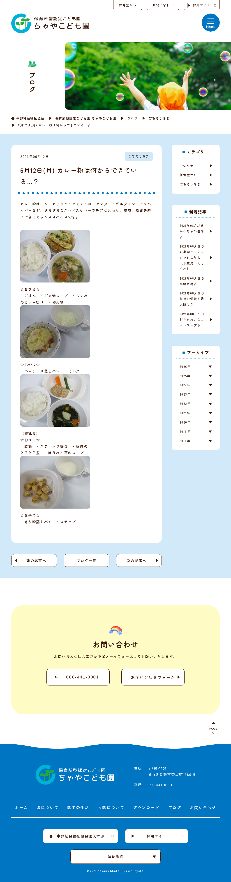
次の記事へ (137, 560)
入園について (111, 807)
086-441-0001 (82, 677)
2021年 (185, 413)
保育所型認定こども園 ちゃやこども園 (85, 118)
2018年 (185, 440)
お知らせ (187, 165)
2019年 (185, 431)
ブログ (132, 118)
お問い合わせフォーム (153, 677)
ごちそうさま (159, 118)
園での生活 (78, 807)
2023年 (185, 394)
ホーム (21, 807)
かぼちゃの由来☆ (192, 231)
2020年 (185, 422)
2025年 (185, 375)
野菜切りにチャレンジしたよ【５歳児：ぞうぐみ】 (192, 257)
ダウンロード (146, 807)
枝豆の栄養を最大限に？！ (192, 299)
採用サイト (201, 5)
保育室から (127, 5)
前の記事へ (36, 560)
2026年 (185, 366)
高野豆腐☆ (192, 281)
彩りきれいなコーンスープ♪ (192, 319)
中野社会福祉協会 (30, 118)
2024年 (185, 385)
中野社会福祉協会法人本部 (80, 836)
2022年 (185, 403)
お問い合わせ (162, 5)
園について (48, 807)
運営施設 (115, 856)
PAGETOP (213, 730)
